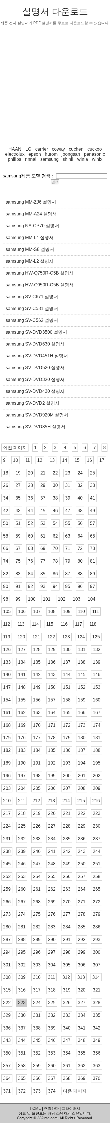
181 (96, 737)
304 (52, 964)
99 (18, 599)
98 (5, 599)
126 (7, 649)
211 (21, 800)
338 (37, 1028)
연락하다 (51, 1108)
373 (37, 1091)
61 (42, 536)
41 (92, 498)
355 (81, 1053)
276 (52, 914)
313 (81, 977)
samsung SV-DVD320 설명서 (35, 379)
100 (32, 599)
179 (67, 737)
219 (37, 813)
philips (14, 159)
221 (67, 813)
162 (22, 712)
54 (55, 523)
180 (81, 737)
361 (67, 1065)
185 (52, 750)
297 (52, 952)
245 (7, 863)
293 (96, 939)
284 (67, 926)
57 (92, 523)
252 (7, 876)
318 (52, 990)
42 (5, 510)
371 (7, 1091)
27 (18, 485)
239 (22, 851)
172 (67, 725)
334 (81, 1015)
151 (67, 687)
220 (52, 813)
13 (52, 460)
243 (81, 851)
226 (37, 826)
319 (67, 990)
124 (81, 636)
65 (92, 536)
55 (67, 523)
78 (55, 561)
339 (52, 1028)
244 (96, 851)
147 (7, 687)
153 (96, 687)
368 (67, 1078)
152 (81, 687)
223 (96, 813)
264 (81, 889)
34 (5, 498)
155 (22, 700)
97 (92, 586)
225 (22, 826)
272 (96, 901)
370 (96, 1078)
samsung (49, 159)
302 (22, 964)
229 (81, 826)
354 (67, 1053)
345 (37, 1040)
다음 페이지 (75, 1091)
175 (7, 737)
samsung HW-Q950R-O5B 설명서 (40, 284)
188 (96, 750)
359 (37, 1065)
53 (42, 523)
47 (67, 510)
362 (81, 1065)
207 (67, 788)
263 (67, 889)
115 (49, 624)
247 (37, 863)
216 (96, 800)
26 (5, 485)
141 (22, 674)
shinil (68, 159)
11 (27, 460)
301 (7, 964)
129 (52, 649)
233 (37, 838)
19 (18, 473)
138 (81, 662)
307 (96, 964)
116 (64, 624)
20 (30, 473)
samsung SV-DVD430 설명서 (35, 391)
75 (18, 561)
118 (92, 624)
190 (22, 763)
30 (55, 485)
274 (22, 914)
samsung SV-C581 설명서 (32, 308)
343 (7, 1040)
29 (42, 485)
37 (42, 498)
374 (52, 1091)
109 (67, 611)
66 (5, 548)
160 (96, 700)
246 (22, 863)
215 (81, 800)
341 (81, 1028)
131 (81, 649)
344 (22, 1040)
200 (67, 775)
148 (22, 687)
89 (92, 573)
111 (95, 611)
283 (52, 926)
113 (21, 624)
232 (22, 838)
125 (96, 636)
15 (77, 460)
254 (37, 876)
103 (76, 599)
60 (30, 536)
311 (51, 977)
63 (67, 536)
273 (7, 914)
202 (96, 775)
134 (22, 662)
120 (21, 636)
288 (22, 939)
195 (96, 763)
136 (52, 662)
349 (96, 1040)
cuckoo (94, 149)
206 (52, 788)
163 (37, 712)
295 (22, 952)
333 (67, 1015)
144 (67, 674)
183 (22, 750)
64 (80, 536)
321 (96, 990)
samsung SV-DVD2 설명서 (33, 403)
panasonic (94, 154)
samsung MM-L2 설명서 (30, 261)
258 (96, 876)
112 (6, 624)
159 (81, 700)
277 (67, 914)
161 (7, 712)
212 (36, 800)
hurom (51, 154)
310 (37, 977)
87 (67, 573)
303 (37, 964)
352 (37, 1053)
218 (22, 813)
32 (80, 485)
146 (96, 674)
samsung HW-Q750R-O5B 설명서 (40, 273)
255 (52, 876)
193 (67, 763)
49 (92, 510)
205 (37, 788)
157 (52, 700)
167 (96, 712)
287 (7, 939)
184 (37, 750)
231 (7, 838)
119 (6, 636)
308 (7, 977)
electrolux (15, 154)
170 (37, 725)
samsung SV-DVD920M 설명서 (37, 415)
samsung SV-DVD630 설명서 (35, 344)
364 (7, 1078)
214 (66, 800)
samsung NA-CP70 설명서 (32, 225)
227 (52, 826)
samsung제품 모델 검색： (29, 175)
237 (96, 838)
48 (80, 510)
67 (18, 548)
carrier (41, 149)
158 (67, 700)
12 (39, 460)
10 (15, 460)
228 (67, 826)
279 (96, 914)
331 (37, 1015)
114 (35, 624)
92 (30, 586)
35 (18, 498)
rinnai (30, 159)
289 (37, 939)
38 (55, 498)
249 (67, 863)
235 (67, 838)
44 (30, 510)
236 (81, 838)
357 (7, 1065)
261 (37, 889)
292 (81, 939)
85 (42, 573)
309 (22, 977)
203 (7, 788)
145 (81, 674)
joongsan (70, 154)
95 (67, 586)
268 (37, 901)
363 (96, 1065)
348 (81, 1040)
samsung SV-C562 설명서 (32, 320)
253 (22, 876)
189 (7, 763)
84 (30, 573)
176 (22, 737)
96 (80, 586)
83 (18, 573)
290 (52, 939)
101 (46, 599)
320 (81, 990)
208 (81, 788)
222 (81, 813)
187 (81, 750)
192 (52, 763)
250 (81, 863)
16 (89, 460)
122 (51, 636)
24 (80, 473)
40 (80, 498)
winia (82, 159)
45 (42, 510)
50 (5, 523)
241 (52, 851)
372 (22, 1091)
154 (7, 700)
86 (55, 573)
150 (52, 687)
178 (52, 737)
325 (52, 1002)
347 (67, 1040)
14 (64, 460)
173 (81, 725)
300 (96, 952)
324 (37, 1002)
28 (30, 485)
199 (52, 775)
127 (22, 649)
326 (67, 1002)
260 (22, 889)
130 (67, 649)
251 (96, 863)
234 (52, 838)
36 (30, 498)
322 (7, 1002)
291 (67, 939)
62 (55, 536)
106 (22, 611)
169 (22, 725)
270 (67, 901)
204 (22, 788)
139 (96, 662)
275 (37, 914)
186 (67, 750)
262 (52, 889)
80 (80, 561)
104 (91, 599)
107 (37, 611)
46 (55, 510)
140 (7, 674)
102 (61, 599)
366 (37, 1078)
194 (81, 763)
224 (7, 826)
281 (22, 926)
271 (81, 901)
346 (52, 1040)
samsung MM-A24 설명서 (31, 213)
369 (81, 1078)
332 (52, 1015)
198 (37, 775)
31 (67, 485)
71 (67, 548)
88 (80, 573)
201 (81, 775)
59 (18, 536)
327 (81, 1002)
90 (5, 586)
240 (37, 851)
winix (97, 159)
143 (52, 674)
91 (18, 586)
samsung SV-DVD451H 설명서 (37, 355)
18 (5, 473)
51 (18, 523)
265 (96, 889)
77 (42, 561)
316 (22, 990)
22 (55, 473)
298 (67, 952)
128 (37, 649)
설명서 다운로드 (55, 11)
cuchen (76, 149)
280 (7, 926)
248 (52, 863)
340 (67, 1028)
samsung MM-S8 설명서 (30, 249)
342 (96, 1028)
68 (30, 548)
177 (37, 737)
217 (7, 813)
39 (67, 498)
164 (52, 712)
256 (67, 876)
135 (37, 662)
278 (81, 914)
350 (7, 1053)
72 (80, 548)
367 (52, 1078)
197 (22, 775)
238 (7, 851)
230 (96, 826)
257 (81, 876)
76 (30, 561)
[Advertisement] (55, 86)
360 (52, 1065)
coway (58, 149)
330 (22, 1015)
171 (52, 725)
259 (7, 889)
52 (30, 523)
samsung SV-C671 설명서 (32, 296)
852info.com (48, 1118)
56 (80, 523)
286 (96, 926)
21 (42, 473)
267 (22, 901)
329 (7, 1015)
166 (81, 712)
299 (81, 952)
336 (7, 1028)
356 (96, 1053)
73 (92, 548)
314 (96, 977)
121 (36, 636)
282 (37, 926)
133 (7, 662)
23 (67, 473)
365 (22, 1078)
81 (92, 561)
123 (66, 636)
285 (81, 926)
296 (37, 952)
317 (37, 990)
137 (67, 662)
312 (66, 977)
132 (96, 649)
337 (22, 1028)
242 (67, 851)
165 (67, 712)
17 (101, 460)
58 (5, 536)
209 (96, 788)
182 (7, 750)
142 (37, 674)
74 (5, 561)
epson (34, 154)
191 (37, 763)
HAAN (14, 149)
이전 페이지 (15, 447)
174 (96, 725)
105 (7, 611)
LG (28, 149)
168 (7, 725)
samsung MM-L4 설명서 (30, 237)
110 (81, 611)
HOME (35, 1108)
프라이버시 (71, 1108)
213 (51, 800)
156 (37, 700)
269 (52, 901)
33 (92, 485)
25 (92, 473)
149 (37, 687)
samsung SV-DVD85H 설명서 (35, 426)
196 (7, 775)
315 (7, 990)
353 (52, 1053)
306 (81, 964)
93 (42, 586)
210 (7, 800)
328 (96, 1002)
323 (22, 1002)
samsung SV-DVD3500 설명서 (36, 332)
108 (52, 611)
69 (42, 548)
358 (22, 1065)
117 (78, 624)
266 (7, 901)
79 (67, 561)
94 (55, 586)
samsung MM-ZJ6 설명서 (31, 202)
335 (96, 1015)
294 (7, 952)
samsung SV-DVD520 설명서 (35, 367)
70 (55, 548)
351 (22, 1053)
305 (67, 964)
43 (18, 510)
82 (5, 573)
